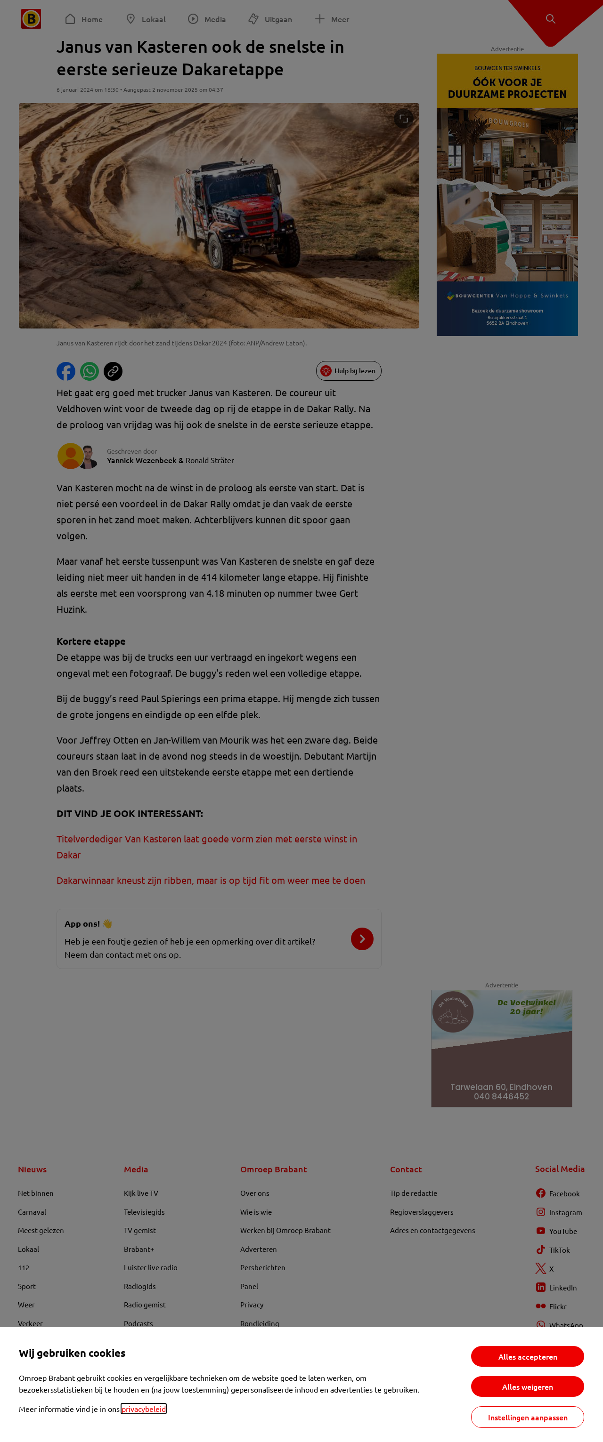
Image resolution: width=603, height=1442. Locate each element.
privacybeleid (144, 1408)
